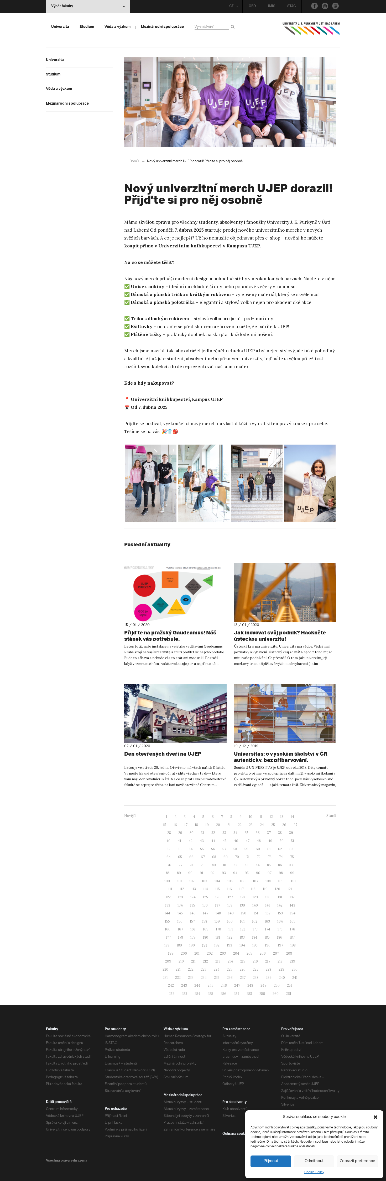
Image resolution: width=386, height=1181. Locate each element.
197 (280, 945)
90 (190, 873)
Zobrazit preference (357, 1161)
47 (247, 841)
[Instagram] (325, 6)
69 (225, 857)
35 (246, 833)
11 (261, 817)
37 (269, 833)
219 (292, 961)
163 (267, 921)
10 (250, 817)
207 (276, 953)
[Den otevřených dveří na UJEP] (175, 713)
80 (214, 865)
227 (255, 969)
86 (280, 865)
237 (243, 977)
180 (205, 937)
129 (255, 897)
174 (267, 929)
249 (263, 985)
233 (191, 977)
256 (223, 993)
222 (191, 969)
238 (255, 977)
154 (292, 913)
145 (180, 913)
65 (180, 857)
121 (290, 889)
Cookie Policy (314, 1172)
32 (213, 833)
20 (218, 825)
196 (267, 945)
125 (205, 897)
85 (269, 865)
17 (185, 825)
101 (179, 881)
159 (217, 921)
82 (235, 865)
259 (262, 993)
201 (197, 953)
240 (282, 977)
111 (170, 889)
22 (240, 825)
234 (204, 977)
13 (281, 817)
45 (225, 841)
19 (207, 825)
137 (217, 905)
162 (254, 921)
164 (280, 921)
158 (204, 921)
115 (217, 889)
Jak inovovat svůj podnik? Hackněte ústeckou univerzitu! (280, 635)
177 (168, 937)
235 (217, 977)
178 (180, 937)
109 (281, 881)
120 (277, 889)
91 (201, 873)
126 (218, 897)
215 (242, 961)
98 (281, 873)
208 (289, 953)
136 (205, 905)
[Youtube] (335, 6)
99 (292, 873)
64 (168, 857)
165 (292, 921)
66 (191, 857)
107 (255, 881)
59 (246, 849)
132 (292, 897)
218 (280, 961)
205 (249, 953)
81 (224, 865)
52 (168, 849)
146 (193, 913)
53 (179, 849)
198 (293, 945)
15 (164, 825)
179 (193, 937)
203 (223, 953)
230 (295, 969)
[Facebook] (314, 6)
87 (291, 865)
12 (271, 817)
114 (205, 889)
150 (243, 913)
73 (270, 857)
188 (166, 945)
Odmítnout (314, 1161)
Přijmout (271, 1161)
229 (281, 969)
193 (229, 945)
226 (243, 969)
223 (203, 969)
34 (235, 833)
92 (213, 873)
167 (180, 929)
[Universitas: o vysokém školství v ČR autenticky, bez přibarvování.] (285, 713)
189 (179, 945)
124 (193, 897)
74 (281, 857)
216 (255, 961)
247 (237, 985)
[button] (375, 1117)
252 (171, 993)
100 (167, 881)
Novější (130, 815)
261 (288, 993)
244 (197, 985)
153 (280, 913)
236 (230, 977)
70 (237, 857)
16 (175, 825)
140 (255, 905)
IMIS (271, 6)
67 (203, 857)
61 (269, 849)
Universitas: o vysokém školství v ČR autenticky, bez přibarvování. (280, 756)
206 (263, 953)
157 (192, 921)
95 (247, 873)
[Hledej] (233, 26)
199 (171, 953)
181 (218, 937)
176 (292, 929)
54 (191, 849)
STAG (291, 6)
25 (273, 825)
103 (204, 881)
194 (242, 945)
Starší (331, 815)
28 (169, 833)
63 (291, 849)
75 (292, 857)
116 (229, 889)
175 (280, 929)
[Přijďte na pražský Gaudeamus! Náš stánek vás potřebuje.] (175, 592)
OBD (252, 6)
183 (242, 937)
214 (230, 961)
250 (277, 985)
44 (213, 841)
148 (218, 913)
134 (180, 905)
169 (205, 929)
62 (280, 849)
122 (168, 897)
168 (193, 929)
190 (192, 945)
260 (276, 993)
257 (236, 993)
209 (168, 961)
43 (202, 841)
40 (168, 841)
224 (217, 969)
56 (213, 849)
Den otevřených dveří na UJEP (162, 753)
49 (270, 841)
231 (165, 977)
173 (255, 929)
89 (179, 873)
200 (184, 953)
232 (178, 977)
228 (268, 969)
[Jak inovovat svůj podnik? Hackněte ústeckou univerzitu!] (285, 592)
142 (280, 905)
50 (282, 841)
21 (229, 825)
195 (255, 945)
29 (180, 833)
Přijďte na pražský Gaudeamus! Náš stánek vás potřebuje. (170, 635)
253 (184, 993)
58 (235, 849)
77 (180, 865)
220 (165, 969)
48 (259, 841)
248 (250, 985)
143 (292, 905)
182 (229, 937)
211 (193, 961)
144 (167, 913)
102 (192, 881)
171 (230, 929)
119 (265, 889)
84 (258, 865)
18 (196, 825)
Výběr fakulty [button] (62, 6)
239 (269, 977)
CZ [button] (231, 6)
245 (210, 985)
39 (291, 833)
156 (179, 921)
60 (258, 849)
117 (241, 889)
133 (167, 905)
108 (268, 881)
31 (202, 833)
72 (258, 857)
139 (242, 905)
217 (267, 961)
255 (210, 993)
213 (217, 961)
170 (218, 929)
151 (256, 913)
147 (205, 913)
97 (270, 873)
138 (229, 905)
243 (184, 985)
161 (242, 921)
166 (167, 929)
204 (236, 953)
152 (267, 913)
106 (243, 881)
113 (193, 889)
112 (182, 889)
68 (214, 857)
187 (292, 937)
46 (236, 841)
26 (284, 825)
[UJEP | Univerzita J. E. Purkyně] (311, 31)
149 (231, 913)
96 (258, 873)
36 (258, 833)
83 (246, 865)
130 (267, 897)
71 (247, 857)
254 (197, 993)
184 (254, 937)
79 (203, 865)
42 (190, 841)
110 (293, 881)
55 (202, 849)
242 (171, 985)
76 (169, 865)
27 (295, 825)
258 (249, 993)
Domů (134, 161)
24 (262, 825)
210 (181, 961)
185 (267, 937)
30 (192, 833)
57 (224, 849)
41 (179, 841)
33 (224, 833)
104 (217, 881)
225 (229, 969)
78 (191, 865)
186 (279, 937)
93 (224, 873)
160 (230, 921)
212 (205, 961)
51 (292, 841)
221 (178, 969)
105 (230, 881)
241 (295, 977)
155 (167, 921)
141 (267, 905)
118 (253, 889)
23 (251, 825)
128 (242, 897)
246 (224, 985)
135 (192, 905)
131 (280, 897)
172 (242, 929)
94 (235, 873)
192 (217, 945)
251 (289, 985)
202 (210, 953)
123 (180, 897)
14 (292, 817)
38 (280, 833)
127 (230, 897)
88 (168, 873)
